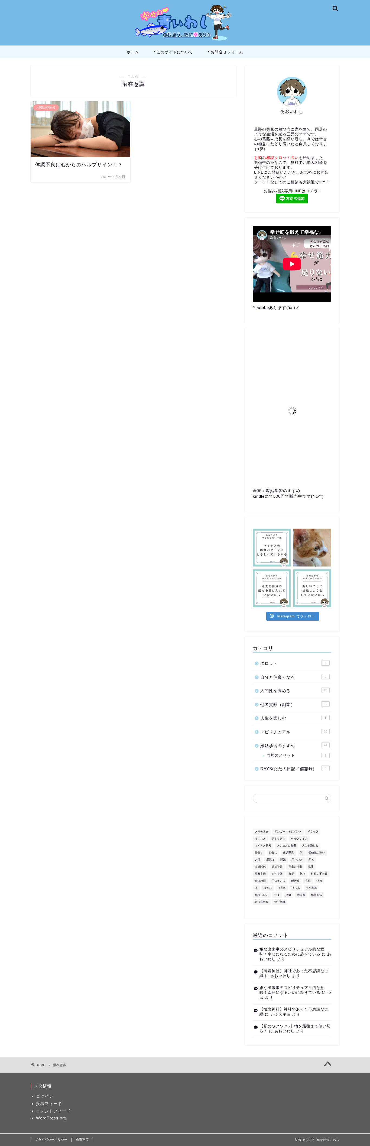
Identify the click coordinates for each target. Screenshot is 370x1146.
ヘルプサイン (299, 838)
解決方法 (316, 894)
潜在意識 (311, 887)
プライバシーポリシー (51, 1139)
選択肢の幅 (261, 901)
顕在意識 (279, 901)
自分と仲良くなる (293, 677)
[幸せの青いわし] (185, 41)
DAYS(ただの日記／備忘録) (293, 768)
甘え (277, 894)
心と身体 (277, 873)
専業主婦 (260, 873)
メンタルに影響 (286, 845)
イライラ (312, 831)
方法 (308, 880)
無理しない (261, 894)
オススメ (260, 838)
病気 (288, 894)
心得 (291, 873)
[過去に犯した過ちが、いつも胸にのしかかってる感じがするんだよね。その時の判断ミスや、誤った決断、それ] (272, 588)
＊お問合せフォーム (225, 52)
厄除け (270, 859)
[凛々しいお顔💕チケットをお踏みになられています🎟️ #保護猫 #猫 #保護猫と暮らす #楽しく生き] (312, 548)
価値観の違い (317, 852)
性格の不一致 (319, 873)
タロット (293, 663)
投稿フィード (49, 1103)
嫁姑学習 (277, 866)
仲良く (259, 852)
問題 (283, 859)
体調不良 (288, 852)
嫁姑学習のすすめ (293, 745)
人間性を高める (293, 690)
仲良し (273, 852)
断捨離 (295, 880)
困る (311, 859)
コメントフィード (53, 1111)
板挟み (268, 887)
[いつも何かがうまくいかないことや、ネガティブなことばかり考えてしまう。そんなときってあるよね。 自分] (272, 548)
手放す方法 (278, 880)
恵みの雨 (260, 880)
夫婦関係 (260, 866)
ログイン (44, 1096)
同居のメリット (296, 755)
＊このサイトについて (172, 52)
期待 (319, 880)
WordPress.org (51, 1118)
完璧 (310, 866)
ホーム (133, 52)
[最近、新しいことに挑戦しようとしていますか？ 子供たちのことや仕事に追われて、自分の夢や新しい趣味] (312, 588)
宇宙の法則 (295, 866)
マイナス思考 (263, 845)
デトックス (278, 838)
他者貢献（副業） (293, 704)
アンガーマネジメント (287, 831)
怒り (302, 873)
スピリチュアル (293, 732)
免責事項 (82, 1139)
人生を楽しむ (293, 718)
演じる (296, 887)
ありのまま (261, 831)
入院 (257, 859)
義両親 (301, 894)
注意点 (282, 887)
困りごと (297, 859)
